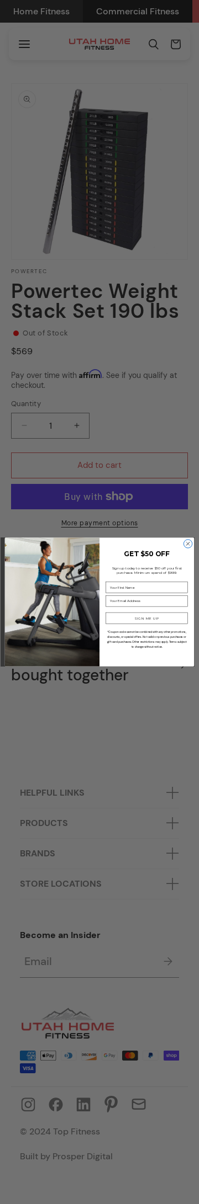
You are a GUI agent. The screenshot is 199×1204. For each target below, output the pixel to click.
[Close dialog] (188, 544)
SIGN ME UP (146, 618)
